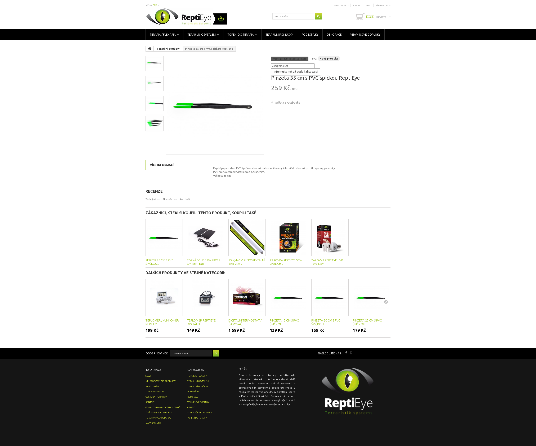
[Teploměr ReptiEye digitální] (205, 297)
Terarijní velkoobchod (158, 418)
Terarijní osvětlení (202, 34)
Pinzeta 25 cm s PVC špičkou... (367, 322)
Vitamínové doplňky (365, 34)
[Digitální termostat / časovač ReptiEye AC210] (247, 297)
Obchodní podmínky (156, 397)
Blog (368, 5)
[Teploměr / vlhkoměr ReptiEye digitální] (164, 297)
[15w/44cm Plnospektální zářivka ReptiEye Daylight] (247, 237)
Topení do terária (241, 34)
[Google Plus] (351, 352)
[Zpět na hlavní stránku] (150, 48)
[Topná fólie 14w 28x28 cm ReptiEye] (205, 237)
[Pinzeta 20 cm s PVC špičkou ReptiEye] (330, 297)
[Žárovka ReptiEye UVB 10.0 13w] (330, 237)
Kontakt (357, 5)
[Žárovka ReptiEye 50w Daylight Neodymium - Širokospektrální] (288, 237)
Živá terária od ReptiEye (159, 412)
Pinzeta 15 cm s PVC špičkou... (284, 322)
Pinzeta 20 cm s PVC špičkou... (325, 322)
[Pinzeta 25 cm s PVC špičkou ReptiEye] (164, 237)
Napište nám (152, 386)
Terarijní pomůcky (279, 34)
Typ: (314, 58)
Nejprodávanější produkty (160, 381)
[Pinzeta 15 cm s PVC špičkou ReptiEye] (288, 297)
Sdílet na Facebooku (287, 102)
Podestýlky (310, 34)
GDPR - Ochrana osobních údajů (163, 407)
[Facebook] (346, 352)
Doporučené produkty (199, 412)
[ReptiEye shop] (187, 17)
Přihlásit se (382, 5)
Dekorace (334, 34)
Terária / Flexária (163, 34)
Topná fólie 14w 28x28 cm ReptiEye (203, 262)
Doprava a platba (155, 391)
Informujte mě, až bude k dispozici (296, 71)
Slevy (148, 376)
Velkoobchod (341, 5)
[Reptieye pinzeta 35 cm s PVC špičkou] (215, 105)
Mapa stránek (153, 423)
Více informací (162, 165)
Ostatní (191, 407)
